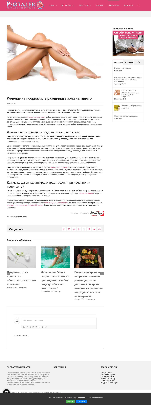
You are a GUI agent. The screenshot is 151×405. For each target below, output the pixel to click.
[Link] (42, 327)
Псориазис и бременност (131, 106)
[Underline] (30, 327)
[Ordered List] (33, 327)
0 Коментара (23, 291)
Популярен (118, 62)
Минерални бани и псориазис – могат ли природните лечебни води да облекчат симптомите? (21, 280)
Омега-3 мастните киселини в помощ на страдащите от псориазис (130, 93)
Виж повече (81, 401)
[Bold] (24, 327)
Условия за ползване (53, 393)
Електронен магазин (108, 381)
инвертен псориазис (59, 167)
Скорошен (128, 62)
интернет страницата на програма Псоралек (25, 205)
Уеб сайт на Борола (108, 375)
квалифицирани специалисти (56, 203)
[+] (46, 327)
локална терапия (86, 193)
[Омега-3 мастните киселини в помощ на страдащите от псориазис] (117, 91)
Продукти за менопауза (109, 383)
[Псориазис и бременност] (117, 106)
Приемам (70, 401)
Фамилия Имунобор (108, 379)
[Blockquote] (39, 327)
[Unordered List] (36, 327)
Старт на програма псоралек (126, 116)
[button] (138, 5)
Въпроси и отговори (122, 68)
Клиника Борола (106, 373)
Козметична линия (107, 377)
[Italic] (27, 327)
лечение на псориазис (35, 117)
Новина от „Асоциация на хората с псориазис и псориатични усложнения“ (127, 79)
